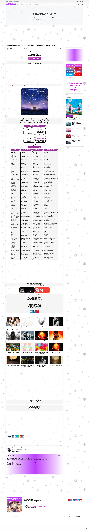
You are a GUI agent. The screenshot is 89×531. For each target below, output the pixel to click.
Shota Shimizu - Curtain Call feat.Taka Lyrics (27, 366)
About (7, 1)
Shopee (20, 464)
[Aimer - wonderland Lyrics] (41, 335)
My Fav (36, 4)
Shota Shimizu (17, 433)
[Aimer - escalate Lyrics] (27, 335)
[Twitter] (16, 436)
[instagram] (18, 451)
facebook (71, 71)
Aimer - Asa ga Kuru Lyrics (13, 352)
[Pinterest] (21, 436)
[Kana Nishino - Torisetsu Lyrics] (68, 136)
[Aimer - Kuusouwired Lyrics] (13, 360)
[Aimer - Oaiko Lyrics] (27, 347)
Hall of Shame (16, 1)
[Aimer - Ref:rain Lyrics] (68, 130)
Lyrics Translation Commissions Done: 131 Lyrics (74, 86)
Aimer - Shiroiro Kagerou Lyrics (27, 326)
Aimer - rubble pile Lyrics (13, 340)
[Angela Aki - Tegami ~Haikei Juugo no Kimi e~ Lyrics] (68, 124)
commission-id (78, 65)
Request (10, 1)
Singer (12, 85)
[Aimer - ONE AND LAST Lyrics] (56, 321)
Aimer (16, 85)
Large (38, 147)
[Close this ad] (87, 528)
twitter (70, 74)
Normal (34, 147)
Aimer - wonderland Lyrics (41, 340)
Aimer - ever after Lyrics (56, 340)
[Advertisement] (44, 34)
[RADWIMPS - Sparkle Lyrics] (74, 107)
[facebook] (13, 451)
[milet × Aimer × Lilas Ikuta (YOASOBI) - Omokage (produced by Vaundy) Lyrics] (13, 321)
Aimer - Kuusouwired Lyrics (13, 365)
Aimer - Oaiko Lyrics (27, 352)
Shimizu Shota (21, 85)
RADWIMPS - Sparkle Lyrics (74, 118)
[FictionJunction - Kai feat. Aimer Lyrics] (41, 360)
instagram (79, 71)
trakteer (79, 68)
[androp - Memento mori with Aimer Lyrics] (41, 347)
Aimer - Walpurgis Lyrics (56, 352)
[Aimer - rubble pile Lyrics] (13, 335)
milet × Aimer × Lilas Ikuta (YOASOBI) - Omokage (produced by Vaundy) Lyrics (13, 328)
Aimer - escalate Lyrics (27, 340)
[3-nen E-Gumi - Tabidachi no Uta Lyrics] (68, 142)
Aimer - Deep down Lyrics (41, 326)
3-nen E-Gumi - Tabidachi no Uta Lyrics (76, 141)
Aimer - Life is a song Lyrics (56, 365)
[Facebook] (13, 436)
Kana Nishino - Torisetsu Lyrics (76, 135)
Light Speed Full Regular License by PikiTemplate (35, 506)
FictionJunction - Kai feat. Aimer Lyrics (41, 366)
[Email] (23, 436)
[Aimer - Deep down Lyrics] (41, 321)
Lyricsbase (31, 4)
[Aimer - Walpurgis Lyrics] (56, 347)
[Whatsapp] (18, 436)
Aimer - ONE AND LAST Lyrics (56, 326)
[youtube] (17, 451)
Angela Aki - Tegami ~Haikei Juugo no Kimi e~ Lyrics (76, 123)
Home (18, 4)
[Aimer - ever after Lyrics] (56, 335)
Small (30, 147)
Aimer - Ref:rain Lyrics (76, 128)
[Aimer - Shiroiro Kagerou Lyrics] (27, 321)
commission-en (70, 65)
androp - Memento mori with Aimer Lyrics (41, 353)
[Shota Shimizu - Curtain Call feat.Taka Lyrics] (27, 360)
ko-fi (71, 68)
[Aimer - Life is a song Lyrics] (56, 360)
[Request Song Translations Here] (34, 59)
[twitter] (14, 451)
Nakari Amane (16, 448)
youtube (79, 74)
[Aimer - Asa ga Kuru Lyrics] (13, 347)
